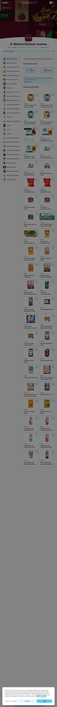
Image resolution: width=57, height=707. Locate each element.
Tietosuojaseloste (41, 696)
